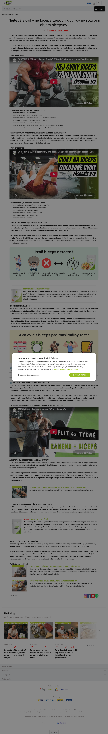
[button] (29, 375)
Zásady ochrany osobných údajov (66, 369)
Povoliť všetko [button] (79, 375)
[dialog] (54, 367)
